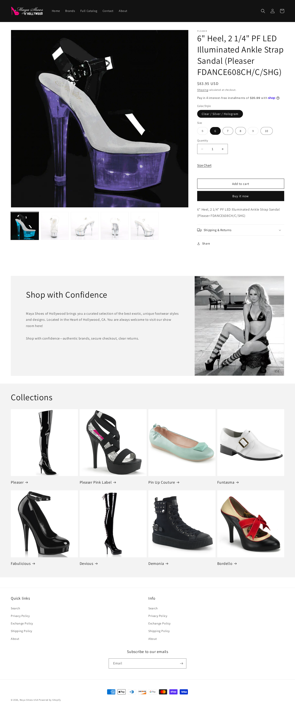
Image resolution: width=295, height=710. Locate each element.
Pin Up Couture (161, 482)
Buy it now (240, 196)
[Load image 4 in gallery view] (114, 226)
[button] (263, 11)
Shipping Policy (21, 631)
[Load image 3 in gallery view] (85, 226)
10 (266, 131)
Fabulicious (21, 563)
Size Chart (204, 165)
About (15, 639)
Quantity (202, 140)
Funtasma (226, 482)
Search (15, 608)
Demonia (156, 563)
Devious (86, 563)
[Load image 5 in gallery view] (145, 226)
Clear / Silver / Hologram (220, 114)
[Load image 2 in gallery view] (55, 226)
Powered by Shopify (50, 699)
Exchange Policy (22, 623)
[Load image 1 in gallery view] (25, 226)
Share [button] (206, 243)
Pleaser (17, 482)
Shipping (202, 89)
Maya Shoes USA (29, 699)
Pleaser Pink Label (96, 482)
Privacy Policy (20, 616)
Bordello (225, 563)
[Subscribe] (181, 663)
